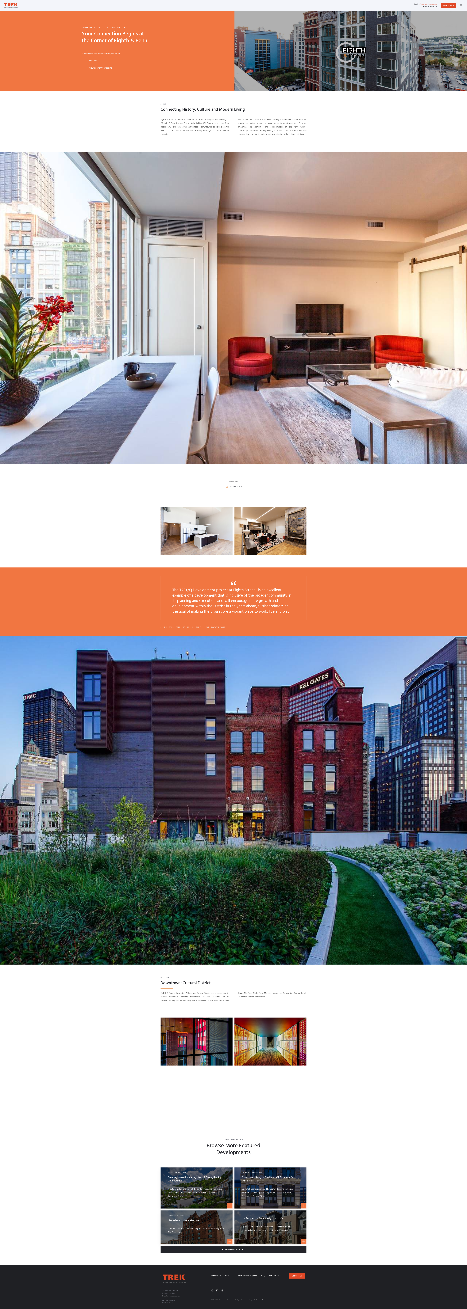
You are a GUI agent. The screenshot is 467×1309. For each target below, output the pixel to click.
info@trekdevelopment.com (428, 4)
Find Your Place (448, 5)
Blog (263, 1275)
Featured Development (247, 1275)
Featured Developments (233, 1249)
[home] (11, 5)
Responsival (259, 1300)
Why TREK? (229, 1275)
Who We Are (216, 1275)
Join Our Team (275, 1275)
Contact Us (297, 1276)
